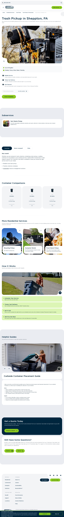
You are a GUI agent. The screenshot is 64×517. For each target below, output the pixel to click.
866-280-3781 (7, 2)
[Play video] (60, 292)
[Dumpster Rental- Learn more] (33, 241)
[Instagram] (53, 475)
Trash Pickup (18, 12)
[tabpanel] (32, 161)
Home (4, 12)
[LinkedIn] (50, 475)
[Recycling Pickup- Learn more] (12, 241)
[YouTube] (60, 475)
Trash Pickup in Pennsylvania (28, 12)
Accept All (45, 513)
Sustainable (6, 168)
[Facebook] (57, 475)
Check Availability (8, 96)
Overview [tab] (6, 148)
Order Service (56, 7)
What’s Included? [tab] (18, 148)
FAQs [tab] (29, 148)
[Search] (61, 2)
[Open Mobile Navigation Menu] (3, 7)
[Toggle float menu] (62, 14)
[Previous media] (5, 368)
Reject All (57, 513)
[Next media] (9, 368)
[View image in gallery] (3, 61)
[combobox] (10, 91)
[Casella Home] (10, 7)
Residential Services (10, 12)
